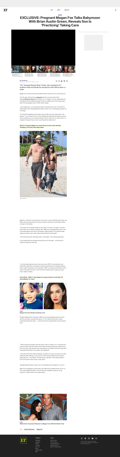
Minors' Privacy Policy (55, 447)
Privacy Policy (53, 442)
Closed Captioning (54, 443)
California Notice (54, 445)
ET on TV (37, 447)
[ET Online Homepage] (6, 10)
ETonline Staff (38, 450)
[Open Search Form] (115, 10)
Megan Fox (39, 429)
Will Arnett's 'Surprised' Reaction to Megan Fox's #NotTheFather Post (42, 424)
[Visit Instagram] (89, 438)
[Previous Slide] (11, 69)
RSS (36, 452)
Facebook (37, 440)
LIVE (52, 10)
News (60, 15)
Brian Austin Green (29, 429)
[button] (43, 296)
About (36, 448)
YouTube (37, 445)
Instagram (37, 442)
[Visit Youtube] (92, 438)
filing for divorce (29, 99)
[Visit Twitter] (85, 438)
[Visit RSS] (96, 438)
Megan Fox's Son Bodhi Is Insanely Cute (32, 313)
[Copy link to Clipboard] (67, 81)
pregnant (39, 97)
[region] (43, 48)
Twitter (37, 443)
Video (58, 10)
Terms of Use (53, 440)
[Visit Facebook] (81, 438)
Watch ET (67, 10)
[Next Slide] (75, 69)
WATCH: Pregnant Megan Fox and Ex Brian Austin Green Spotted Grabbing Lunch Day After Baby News (40, 126)
